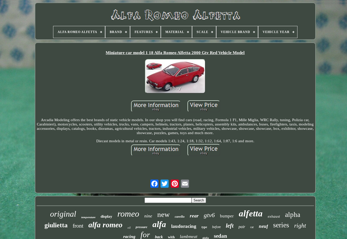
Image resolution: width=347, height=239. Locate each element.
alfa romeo (105, 224)
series (281, 225)
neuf (263, 226)
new (163, 214)
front (78, 225)
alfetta (251, 213)
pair (242, 227)
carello (180, 216)
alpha (292, 214)
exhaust (274, 216)
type (204, 227)
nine (148, 215)
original (63, 213)
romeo (128, 213)
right (300, 225)
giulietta (56, 225)
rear (194, 215)
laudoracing (183, 226)
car (252, 227)
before (216, 227)
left (229, 225)
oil (129, 227)
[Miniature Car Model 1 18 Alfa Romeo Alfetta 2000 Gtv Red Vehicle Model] (175, 76)
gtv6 (209, 215)
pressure (141, 227)
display (106, 216)
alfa (159, 224)
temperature (88, 217)
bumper (227, 216)
